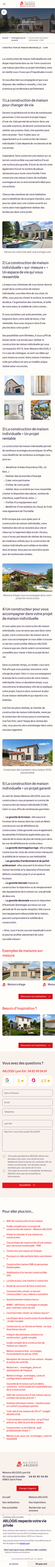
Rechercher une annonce (37, 1509)
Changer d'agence (27, 1488)
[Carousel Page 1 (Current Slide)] (25, 245)
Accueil (5, 38)
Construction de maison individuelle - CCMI (38, 39)
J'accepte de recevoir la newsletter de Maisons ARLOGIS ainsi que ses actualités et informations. (30, 1173)
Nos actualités (10, 1507)
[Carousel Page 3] (28, 245)
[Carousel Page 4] (29, 245)
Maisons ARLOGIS (38, 1497)
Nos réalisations (10, 1502)
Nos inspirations (37, 1502)
